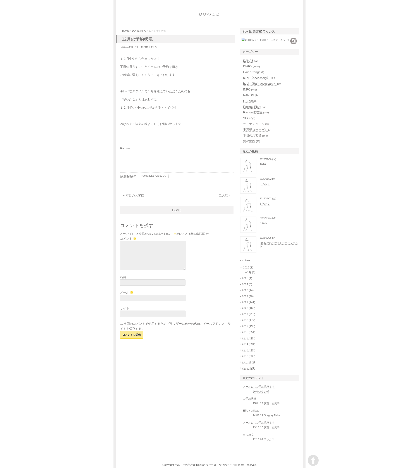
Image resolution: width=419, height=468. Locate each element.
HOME (125, 30)
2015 (248, 338)
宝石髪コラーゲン (255, 130)
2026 (263, 164)
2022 (248, 296)
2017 (248, 326)
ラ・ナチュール (253, 124)
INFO (143, 30)
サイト (124, 308)
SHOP (247, 118)
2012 (248, 356)
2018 (248, 320)
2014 (248, 344)
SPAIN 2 (265, 203)
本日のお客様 (252, 135)
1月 (251, 272)
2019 (248, 314)
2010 (248, 367)
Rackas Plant (252, 106)
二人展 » (224, 195)
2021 (248, 302)
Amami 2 (248, 434)
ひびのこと (209, 14)
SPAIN (263, 223)
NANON (248, 95)
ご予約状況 (249, 398)
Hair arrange (252, 72)
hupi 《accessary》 (256, 78)
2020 (248, 308)
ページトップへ (313, 460)
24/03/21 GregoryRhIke (266, 415)
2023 (248, 290)
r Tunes (248, 100)
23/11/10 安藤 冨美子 (266, 427)
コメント (128, 238)
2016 (248, 332)
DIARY (135, 30)
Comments (126, 175)
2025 (247, 278)
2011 (248, 362)
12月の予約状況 (137, 39)
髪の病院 (249, 141)
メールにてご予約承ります (259, 386)
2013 (248, 350)
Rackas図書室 (253, 112)
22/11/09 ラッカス (263, 439)
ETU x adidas (251, 410)
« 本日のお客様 (133, 195)
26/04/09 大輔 (261, 391)
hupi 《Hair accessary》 (259, 83)
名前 (125, 277)
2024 (247, 284)
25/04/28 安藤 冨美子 (266, 403)
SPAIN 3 (265, 184)
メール (126, 292)
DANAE (248, 60)
